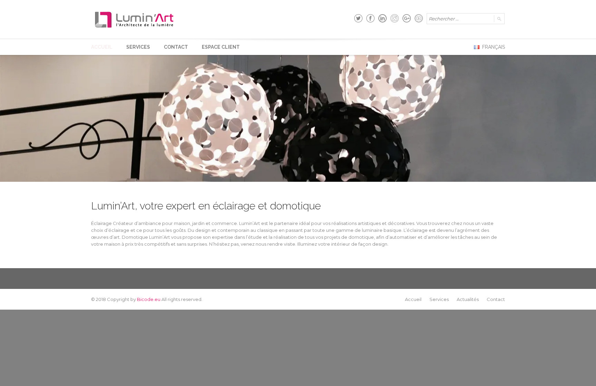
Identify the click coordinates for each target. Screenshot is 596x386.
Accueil (101, 47)
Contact (176, 47)
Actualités (468, 299)
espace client (221, 47)
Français (493, 47)
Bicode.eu (148, 299)
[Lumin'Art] (134, 19)
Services (138, 47)
